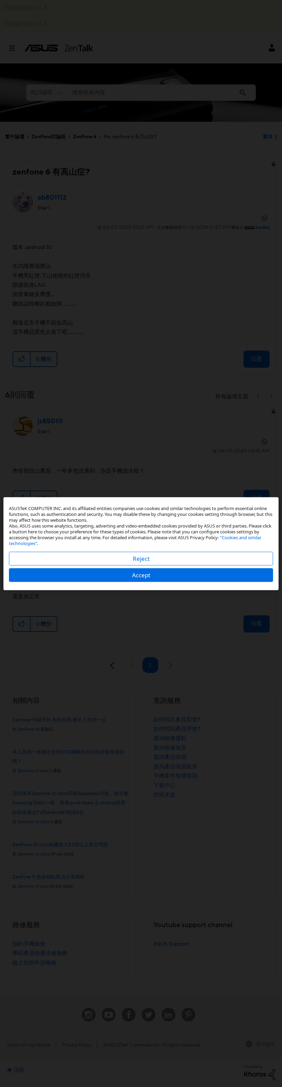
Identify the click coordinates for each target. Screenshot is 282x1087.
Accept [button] (141, 575)
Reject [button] (141, 558)
